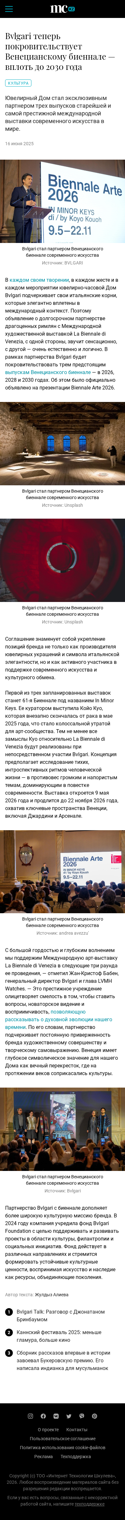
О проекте (48, 1429)
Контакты (77, 1429)
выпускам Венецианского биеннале (48, 372)
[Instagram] (30, 1416)
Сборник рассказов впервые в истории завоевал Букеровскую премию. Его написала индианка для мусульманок (63, 1360)
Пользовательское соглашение (63, 1438)
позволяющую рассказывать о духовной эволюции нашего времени (58, 1019)
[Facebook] (43, 1416)
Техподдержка (76, 1456)
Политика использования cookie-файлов (62, 1447)
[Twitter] (68, 1416)
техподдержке (89, 1504)
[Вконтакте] (56, 1416)
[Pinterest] (94, 1416)
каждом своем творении (39, 280)
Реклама (43, 1456)
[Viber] (81, 1416)
